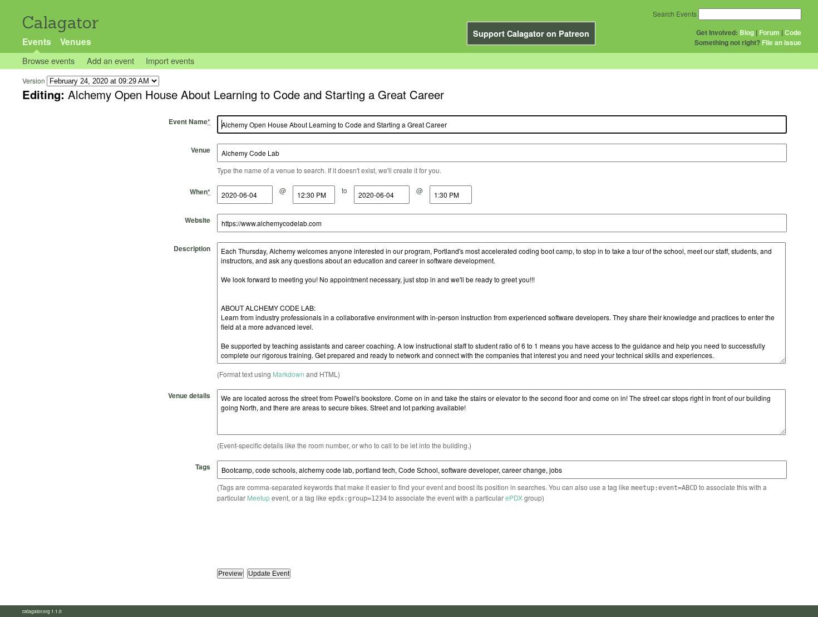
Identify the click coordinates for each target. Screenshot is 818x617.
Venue (200, 150)
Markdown (288, 374)
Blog (747, 32)
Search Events (675, 13)
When (200, 192)
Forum (769, 32)
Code (793, 32)
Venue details (189, 395)
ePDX (514, 497)
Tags (202, 467)
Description (192, 248)
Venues (75, 41)
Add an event (110, 60)
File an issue (781, 42)
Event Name (189, 121)
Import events (170, 60)
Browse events (48, 60)
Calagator (59, 22)
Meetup (258, 497)
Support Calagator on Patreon (531, 33)
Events (36, 41)
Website (197, 220)
